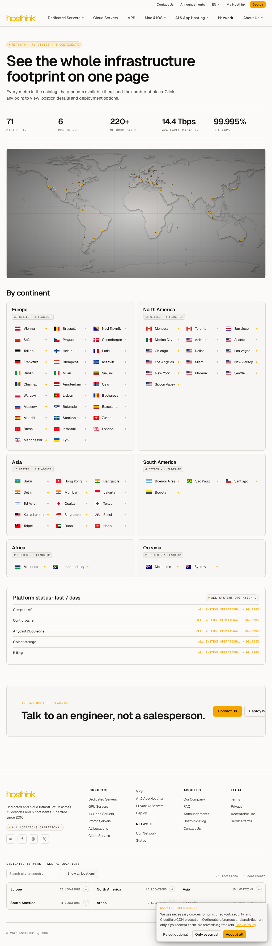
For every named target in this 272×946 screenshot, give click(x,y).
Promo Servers (99, 821)
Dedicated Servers (64, 17)
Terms (235, 799)
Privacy (237, 806)
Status (141, 840)
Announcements (192, 4)
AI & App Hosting (190, 17)
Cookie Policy (246, 925)
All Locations (98, 828)
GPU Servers (98, 806)
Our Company (194, 799)
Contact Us (165, 4)
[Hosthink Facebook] (22, 839)
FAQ (187, 806)
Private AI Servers (150, 806)
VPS (131, 17)
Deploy (257, 4)
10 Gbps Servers (101, 814)
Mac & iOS (153, 17)
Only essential (206, 934)
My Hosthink (236, 4)
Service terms (241, 821)
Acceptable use (243, 814)
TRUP (45, 933)
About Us (251, 17)
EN (214, 4)
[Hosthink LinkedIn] (10, 839)
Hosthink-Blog (195, 821)
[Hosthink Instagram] (33, 839)
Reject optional (175, 934)
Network (226, 17)
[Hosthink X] (44, 839)
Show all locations (81, 873)
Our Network (146, 833)
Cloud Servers (105, 17)
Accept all (234, 934)
